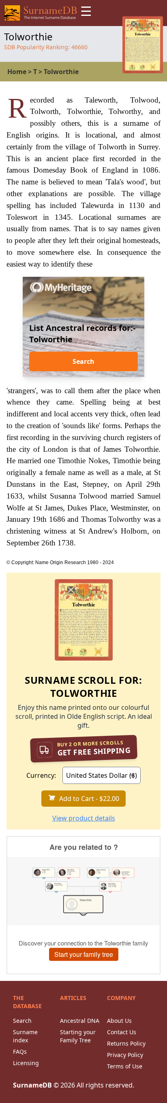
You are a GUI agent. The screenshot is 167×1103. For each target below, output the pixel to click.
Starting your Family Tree (78, 1036)
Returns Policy (126, 1043)
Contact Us (121, 1032)
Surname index (25, 1036)
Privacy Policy (125, 1055)
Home (16, 71)
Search (83, 361)
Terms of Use (124, 1066)
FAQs (20, 1051)
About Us (119, 1020)
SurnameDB (32, 1085)
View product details (83, 818)
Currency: (41, 775)
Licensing (26, 1063)
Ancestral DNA (79, 1020)
